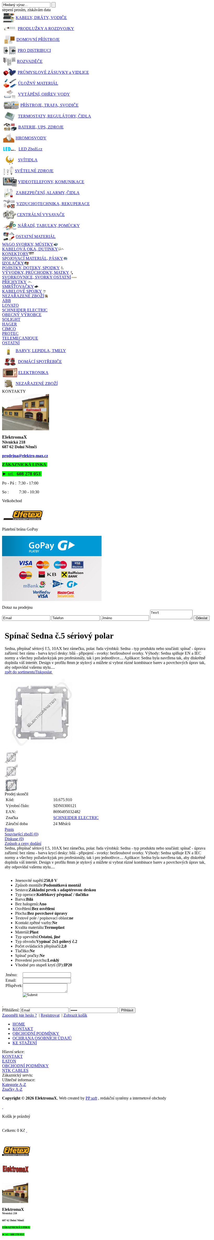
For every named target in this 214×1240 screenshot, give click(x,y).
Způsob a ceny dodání (23, 843)
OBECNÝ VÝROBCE (21, 314)
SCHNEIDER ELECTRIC (24, 310)
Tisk (38, 672)
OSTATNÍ (11, 343)
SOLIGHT (11, 319)
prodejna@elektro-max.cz (25, 455)
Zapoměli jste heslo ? (19, 1015)
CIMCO (9, 329)
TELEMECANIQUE (20, 338)
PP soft (91, 1098)
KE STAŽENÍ (25, 1043)
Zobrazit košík (75, 1015)
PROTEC (10, 333)
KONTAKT (23, 1029)
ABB (6, 300)
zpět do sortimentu (20, 672)
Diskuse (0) (14, 839)
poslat (47, 672)
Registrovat (50, 1015)
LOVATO (10, 305)
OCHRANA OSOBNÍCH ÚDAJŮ (42, 1038)
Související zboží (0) (21, 834)
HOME (19, 1024)
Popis (9, 829)
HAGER (9, 324)
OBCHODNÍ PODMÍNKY (36, 1033)
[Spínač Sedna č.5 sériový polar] (108, 712)
